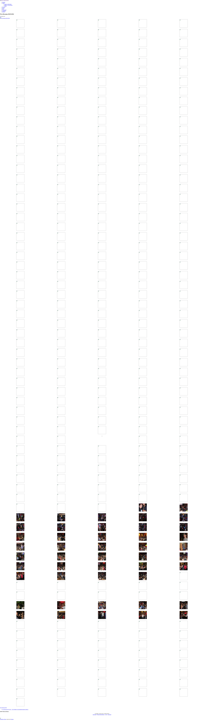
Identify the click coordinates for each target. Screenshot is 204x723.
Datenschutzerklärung (100, 714)
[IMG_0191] (61, 472)
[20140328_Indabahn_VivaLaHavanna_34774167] (143, 278)
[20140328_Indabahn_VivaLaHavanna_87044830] (102, 404)
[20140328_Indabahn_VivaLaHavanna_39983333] (20, 298)
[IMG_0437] (20, 628)
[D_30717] (61, 443)
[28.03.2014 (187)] (102, 114)
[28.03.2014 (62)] (20, 56)
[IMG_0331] (61, 540)
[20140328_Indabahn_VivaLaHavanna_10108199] (184, 230)
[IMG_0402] (143, 599)
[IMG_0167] (143, 443)
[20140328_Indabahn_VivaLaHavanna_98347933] (143, 433)
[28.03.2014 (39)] (143, 36)
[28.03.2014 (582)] (20, 201)
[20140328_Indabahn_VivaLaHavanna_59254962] (184, 336)
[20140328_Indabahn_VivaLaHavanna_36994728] (20, 288)
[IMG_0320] (102, 530)
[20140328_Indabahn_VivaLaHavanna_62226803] (184, 346)
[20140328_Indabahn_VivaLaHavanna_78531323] (61, 385)
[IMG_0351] (61, 560)
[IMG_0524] (102, 667)
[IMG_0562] (102, 686)
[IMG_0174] (102, 453)
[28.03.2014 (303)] (143, 133)
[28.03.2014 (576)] (143, 191)
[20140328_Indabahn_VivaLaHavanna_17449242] (143, 249)
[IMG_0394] (20, 599)
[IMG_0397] (102, 599)
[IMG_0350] (20, 560)
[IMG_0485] (184, 647)
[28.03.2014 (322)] (102, 143)
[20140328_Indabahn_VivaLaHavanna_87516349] (184, 404)
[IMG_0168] (184, 443)
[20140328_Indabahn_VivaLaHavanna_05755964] (102, 230)
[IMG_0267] (184, 501)
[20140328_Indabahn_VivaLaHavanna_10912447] (20, 240)
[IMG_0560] (61, 686)
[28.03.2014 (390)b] (184, 172)
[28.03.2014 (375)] (61, 172)
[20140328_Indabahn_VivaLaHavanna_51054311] (184, 317)
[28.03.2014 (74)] (184, 56)
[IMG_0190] (20, 472)
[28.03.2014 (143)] (184, 85)
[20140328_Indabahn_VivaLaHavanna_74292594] (61, 375)
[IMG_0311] (102, 521)
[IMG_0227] (143, 491)
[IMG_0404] (184, 599)
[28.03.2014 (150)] (102, 94)
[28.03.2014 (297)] (61, 133)
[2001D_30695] (61, 220)
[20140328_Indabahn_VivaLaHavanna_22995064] (184, 259)
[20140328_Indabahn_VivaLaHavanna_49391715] (61, 317)
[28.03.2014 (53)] (20, 46)
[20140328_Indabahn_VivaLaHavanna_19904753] (61, 259)
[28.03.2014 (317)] (20, 143)
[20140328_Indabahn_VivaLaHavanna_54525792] (61, 336)
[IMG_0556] (184, 676)
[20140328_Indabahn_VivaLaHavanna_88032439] (61, 414)
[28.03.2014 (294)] (20, 133)
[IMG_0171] (20, 453)
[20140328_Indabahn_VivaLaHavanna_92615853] (184, 414)
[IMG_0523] (61, 667)
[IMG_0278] (102, 511)
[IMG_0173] (61, 453)
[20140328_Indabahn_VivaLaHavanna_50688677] (143, 317)
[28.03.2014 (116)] (20, 85)
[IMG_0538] (184, 667)
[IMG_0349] (184, 550)
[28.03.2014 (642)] (184, 211)
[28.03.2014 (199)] (61, 123)
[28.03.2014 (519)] (20, 191)
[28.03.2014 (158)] (184, 94)
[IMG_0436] (184, 618)
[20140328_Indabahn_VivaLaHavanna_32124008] (20, 278)
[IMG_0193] (143, 472)
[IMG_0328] (20, 540)
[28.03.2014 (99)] (102, 75)
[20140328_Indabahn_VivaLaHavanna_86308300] (20, 404)
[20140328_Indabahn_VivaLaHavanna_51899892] (61, 327)
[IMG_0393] (184, 589)
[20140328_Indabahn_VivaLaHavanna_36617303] (184, 278)
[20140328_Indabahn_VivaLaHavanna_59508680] (20, 346)
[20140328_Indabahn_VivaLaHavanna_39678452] (184, 288)
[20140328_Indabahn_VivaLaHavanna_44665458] (102, 307)
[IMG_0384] (61, 589)
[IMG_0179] (20, 462)
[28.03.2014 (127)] (143, 85)
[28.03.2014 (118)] (102, 85)
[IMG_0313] (184, 521)
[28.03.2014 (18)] (143, 27)
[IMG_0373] (143, 579)
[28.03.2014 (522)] (61, 191)
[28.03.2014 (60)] (143, 46)
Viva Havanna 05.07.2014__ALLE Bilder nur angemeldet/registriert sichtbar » (15, 709)
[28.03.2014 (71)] (143, 56)
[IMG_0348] (143, 550)
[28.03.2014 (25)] (61, 36)
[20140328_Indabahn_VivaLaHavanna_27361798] (61, 269)
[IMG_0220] (184, 482)
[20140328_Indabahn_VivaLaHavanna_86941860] (61, 404)
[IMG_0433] (102, 618)
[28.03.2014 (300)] (102, 133)
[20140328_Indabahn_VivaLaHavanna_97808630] (61, 433)
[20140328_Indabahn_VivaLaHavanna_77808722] (184, 375)
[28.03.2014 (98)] (61, 75)
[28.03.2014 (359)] (184, 162)
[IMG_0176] (184, 453)
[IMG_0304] (61, 521)
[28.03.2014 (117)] (61, 85)
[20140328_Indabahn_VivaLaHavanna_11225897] (61, 240)
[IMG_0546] (20, 676)
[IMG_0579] (20, 705)
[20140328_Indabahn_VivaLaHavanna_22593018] (143, 259)
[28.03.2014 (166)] (61, 104)
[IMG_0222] (20, 491)
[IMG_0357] (184, 560)
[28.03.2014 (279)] (184, 123)
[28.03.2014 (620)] (61, 211)
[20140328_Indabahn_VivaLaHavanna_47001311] (184, 307)
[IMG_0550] (61, 676)
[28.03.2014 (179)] (20, 114)
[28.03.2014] (20, 220)
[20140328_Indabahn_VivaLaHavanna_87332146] (143, 404)
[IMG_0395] (61, 599)
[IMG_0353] (143, 560)
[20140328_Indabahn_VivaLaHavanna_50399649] (102, 317)
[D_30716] (20, 443)
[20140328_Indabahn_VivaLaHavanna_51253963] (20, 327)
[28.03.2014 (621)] (102, 211)
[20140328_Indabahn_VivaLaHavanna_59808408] (61, 346)
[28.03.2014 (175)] (143, 104)
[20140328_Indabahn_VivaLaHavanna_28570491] (184, 269)
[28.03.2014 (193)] (184, 114)
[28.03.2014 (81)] (20, 65)
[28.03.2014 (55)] (61, 46)
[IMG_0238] (20, 501)
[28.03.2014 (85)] (102, 65)
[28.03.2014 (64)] (61, 56)
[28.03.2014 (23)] (184, 27)
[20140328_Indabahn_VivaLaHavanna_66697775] (102, 356)
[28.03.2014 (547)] (102, 191)
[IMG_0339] (20, 550)
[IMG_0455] (20, 638)
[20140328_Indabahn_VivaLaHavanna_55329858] (143, 336)
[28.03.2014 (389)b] (143, 172)
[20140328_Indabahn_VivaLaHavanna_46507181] (143, 307)
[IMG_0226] (102, 491)
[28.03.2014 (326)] (184, 143)
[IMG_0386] (102, 589)
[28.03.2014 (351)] (61, 162)
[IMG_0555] (143, 676)
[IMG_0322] (143, 530)
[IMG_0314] (20, 530)
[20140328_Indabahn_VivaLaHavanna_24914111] (20, 269)
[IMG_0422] (20, 618)
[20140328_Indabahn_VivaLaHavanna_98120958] (102, 433)
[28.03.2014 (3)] (20, 27)
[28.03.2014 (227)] (102, 123)
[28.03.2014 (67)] (102, 56)
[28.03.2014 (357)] (143, 162)
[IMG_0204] (61, 482)
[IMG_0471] (102, 647)
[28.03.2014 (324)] (143, 143)
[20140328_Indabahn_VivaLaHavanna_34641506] (102, 278)
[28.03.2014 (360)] (20, 172)
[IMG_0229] (184, 491)
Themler (12, 719)
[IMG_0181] (61, 462)
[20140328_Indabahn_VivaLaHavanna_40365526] (61, 298)
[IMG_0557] (20, 686)
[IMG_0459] (61, 638)
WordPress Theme (3, 719)
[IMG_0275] (61, 511)
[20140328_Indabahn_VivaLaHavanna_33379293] (61, 278)
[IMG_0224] (61, 491)
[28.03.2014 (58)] (102, 46)
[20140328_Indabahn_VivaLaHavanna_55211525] (102, 336)
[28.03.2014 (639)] (143, 211)
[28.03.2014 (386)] (102, 172)
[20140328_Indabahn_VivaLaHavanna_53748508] (184, 327)
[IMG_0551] (102, 676)
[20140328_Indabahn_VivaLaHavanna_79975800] (143, 385)
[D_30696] (184, 433)
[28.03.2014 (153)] (143, 94)
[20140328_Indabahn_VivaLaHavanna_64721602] (61, 356)
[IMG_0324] (184, 530)
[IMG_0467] (20, 647)
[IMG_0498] (61, 657)
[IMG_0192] (102, 472)
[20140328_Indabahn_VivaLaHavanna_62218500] (143, 346)
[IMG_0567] (184, 686)
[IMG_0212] (143, 482)
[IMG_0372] (102, 579)
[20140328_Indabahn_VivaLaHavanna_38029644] (61, 288)
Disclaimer (109, 714)
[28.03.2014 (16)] (102, 27)
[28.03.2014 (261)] (143, 123)
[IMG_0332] (102, 540)
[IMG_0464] (102, 638)
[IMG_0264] (102, 501)
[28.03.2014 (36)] (102, 36)
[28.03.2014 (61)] (184, 46)
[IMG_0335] (184, 540)
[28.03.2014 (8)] (61, 27)
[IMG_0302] (20, 521)
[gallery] (102, 436)
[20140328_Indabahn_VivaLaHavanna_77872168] (20, 385)
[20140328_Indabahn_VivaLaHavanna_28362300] (143, 269)
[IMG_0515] (184, 657)
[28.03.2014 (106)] (184, 75)
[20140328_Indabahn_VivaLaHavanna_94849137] (61, 424)
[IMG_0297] (184, 511)
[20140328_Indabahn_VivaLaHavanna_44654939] (61, 307)
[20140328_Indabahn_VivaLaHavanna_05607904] (61, 230)
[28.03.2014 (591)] (102, 201)
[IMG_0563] (143, 686)
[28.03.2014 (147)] (61, 94)
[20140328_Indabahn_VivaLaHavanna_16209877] (20, 249)
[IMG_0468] (61, 647)
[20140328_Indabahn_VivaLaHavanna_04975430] (20, 230)
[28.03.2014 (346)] (20, 162)
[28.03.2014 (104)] (143, 75)
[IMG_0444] (102, 628)
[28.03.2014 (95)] (20, 75)
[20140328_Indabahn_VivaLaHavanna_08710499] (143, 230)
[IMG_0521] (20, 667)
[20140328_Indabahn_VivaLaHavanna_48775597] (20, 317)
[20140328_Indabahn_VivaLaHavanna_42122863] (184, 298)
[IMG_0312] (143, 521)
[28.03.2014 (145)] (20, 94)
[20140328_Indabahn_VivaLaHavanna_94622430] (20, 424)
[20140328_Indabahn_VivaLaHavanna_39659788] (143, 288)
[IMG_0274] (20, 511)
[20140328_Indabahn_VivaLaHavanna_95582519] (102, 424)
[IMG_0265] (143, 501)
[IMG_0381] (20, 589)
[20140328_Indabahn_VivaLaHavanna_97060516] (184, 424)
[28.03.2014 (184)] (61, 114)
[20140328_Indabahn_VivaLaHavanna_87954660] (20, 414)
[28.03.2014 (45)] (184, 36)
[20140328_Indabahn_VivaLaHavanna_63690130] (20, 356)
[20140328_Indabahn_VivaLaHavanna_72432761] (20, 375)
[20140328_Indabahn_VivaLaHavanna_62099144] (102, 346)
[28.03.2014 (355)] (102, 162)
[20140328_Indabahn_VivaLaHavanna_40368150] (102, 298)
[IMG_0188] (143, 462)
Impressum (94, 714)
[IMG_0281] (143, 511)
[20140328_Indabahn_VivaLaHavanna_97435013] (20, 433)
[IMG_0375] (184, 579)
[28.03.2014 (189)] (143, 114)
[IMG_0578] (184, 696)
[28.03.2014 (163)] (20, 104)
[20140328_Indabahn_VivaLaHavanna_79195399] (102, 385)
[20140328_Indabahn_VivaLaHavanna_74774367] (143, 375)
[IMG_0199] (20, 482)
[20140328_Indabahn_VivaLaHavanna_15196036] (184, 240)
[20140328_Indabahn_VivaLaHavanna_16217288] (61, 249)
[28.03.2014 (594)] (143, 201)
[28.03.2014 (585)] (61, 201)
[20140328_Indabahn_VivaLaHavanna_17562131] (184, 249)
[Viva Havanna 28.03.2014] (5, 18)
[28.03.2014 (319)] (61, 143)
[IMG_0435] (143, 618)
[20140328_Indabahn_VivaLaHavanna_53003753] (143, 327)
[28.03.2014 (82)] (61, 65)
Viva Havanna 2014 (3, 707)
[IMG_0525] (143, 667)
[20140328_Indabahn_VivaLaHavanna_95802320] (143, 424)
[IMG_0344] (61, 550)
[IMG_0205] (102, 482)
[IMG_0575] (102, 696)
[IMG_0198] (184, 472)
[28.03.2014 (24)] (20, 36)
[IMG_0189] (184, 462)
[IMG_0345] (102, 550)
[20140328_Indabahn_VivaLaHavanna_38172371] (102, 288)
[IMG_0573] (20, 696)
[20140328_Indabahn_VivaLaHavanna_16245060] (102, 249)
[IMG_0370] (61, 579)
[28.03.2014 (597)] (184, 201)
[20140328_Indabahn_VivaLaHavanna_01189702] (102, 220)
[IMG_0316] (61, 530)
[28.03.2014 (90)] (143, 65)
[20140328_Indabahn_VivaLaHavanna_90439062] (102, 414)
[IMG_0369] (20, 579)
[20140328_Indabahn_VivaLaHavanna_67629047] (143, 356)
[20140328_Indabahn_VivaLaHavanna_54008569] (20, 336)
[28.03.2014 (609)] (20, 211)
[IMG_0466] (184, 638)
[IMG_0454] (184, 628)
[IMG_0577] (143, 696)
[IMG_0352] (102, 560)
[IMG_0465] (143, 638)
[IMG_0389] (143, 589)
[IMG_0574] (61, 696)
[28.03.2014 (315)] (184, 133)
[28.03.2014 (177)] (184, 104)
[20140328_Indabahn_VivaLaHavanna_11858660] (102, 240)
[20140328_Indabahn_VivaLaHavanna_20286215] (102, 259)
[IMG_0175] (143, 453)
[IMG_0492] (20, 657)
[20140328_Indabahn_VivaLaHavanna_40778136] (143, 298)
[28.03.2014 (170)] (102, 104)
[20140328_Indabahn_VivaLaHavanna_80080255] (184, 385)
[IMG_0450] (143, 628)
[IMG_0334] (143, 540)
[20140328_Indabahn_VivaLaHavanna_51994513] (102, 327)
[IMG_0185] (102, 462)
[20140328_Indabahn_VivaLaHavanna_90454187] (143, 414)
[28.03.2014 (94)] (184, 65)
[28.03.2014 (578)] (184, 191)
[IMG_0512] (102, 657)
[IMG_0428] (61, 618)
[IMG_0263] (61, 501)
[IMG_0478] (143, 647)
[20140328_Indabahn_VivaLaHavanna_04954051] (184, 220)
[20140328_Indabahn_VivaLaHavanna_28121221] (102, 269)
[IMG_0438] (61, 628)
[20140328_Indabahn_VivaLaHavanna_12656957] (143, 240)
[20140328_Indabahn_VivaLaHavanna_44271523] (20, 307)
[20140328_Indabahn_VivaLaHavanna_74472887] (102, 375)
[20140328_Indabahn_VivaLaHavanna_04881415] (143, 220)
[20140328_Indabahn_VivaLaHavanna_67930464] (184, 356)
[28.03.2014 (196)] (20, 123)
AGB (106, 714)
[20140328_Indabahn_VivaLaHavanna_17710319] (20, 259)
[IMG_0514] (143, 657)
